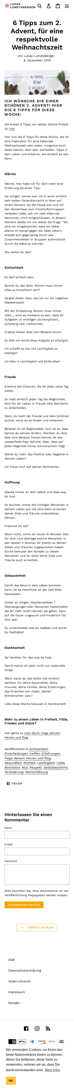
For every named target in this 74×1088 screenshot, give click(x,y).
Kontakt (14, 1003)
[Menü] (66, 5)
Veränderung (14, 772)
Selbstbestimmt (56, 767)
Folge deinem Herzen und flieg (28, 758)
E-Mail (9, 844)
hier (12, 128)
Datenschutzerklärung (24, 970)
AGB (11, 960)
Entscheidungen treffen (22, 753)
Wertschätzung (36, 772)
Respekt (36, 767)
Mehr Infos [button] (52, 1070)
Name (8, 827)
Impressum (16, 992)
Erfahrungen (51, 753)
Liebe (61, 763)
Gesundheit (13, 763)
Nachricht (11, 861)
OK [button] (11, 1080)
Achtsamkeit (38, 749)
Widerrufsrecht (19, 981)
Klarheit (29, 763)
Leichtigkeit (46, 763)
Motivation (12, 767)
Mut (25, 767)
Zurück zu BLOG (40, 927)
